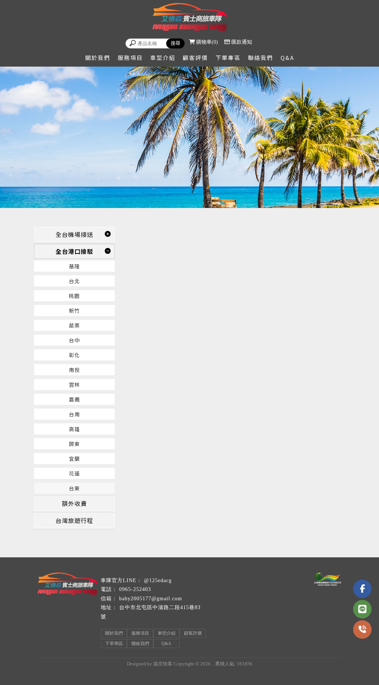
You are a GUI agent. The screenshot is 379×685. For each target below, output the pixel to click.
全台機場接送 (74, 234)
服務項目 (130, 57)
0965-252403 (135, 589)
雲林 (74, 384)
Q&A (287, 57)
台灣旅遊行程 (74, 520)
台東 (74, 488)
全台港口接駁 (74, 251)
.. (213, 663)
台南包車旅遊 (279, 584)
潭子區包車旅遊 (273, 576)
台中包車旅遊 (241, 584)
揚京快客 (162, 663)
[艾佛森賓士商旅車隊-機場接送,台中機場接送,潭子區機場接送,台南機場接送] (189, 18)
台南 (74, 414)
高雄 (74, 429)
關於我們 (97, 57)
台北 (74, 281)
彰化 (74, 355)
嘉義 (74, 399)
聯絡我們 (260, 57)
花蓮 (74, 473)
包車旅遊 (239, 576)
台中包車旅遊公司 (261, 600)
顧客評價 (195, 57)
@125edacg (158, 580)
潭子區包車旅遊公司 (279, 592)
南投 (74, 369)
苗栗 (74, 325)
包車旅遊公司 (233, 592)
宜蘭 (74, 458)
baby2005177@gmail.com (150, 598)
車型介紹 (162, 57)
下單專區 (228, 57)
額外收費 (74, 503)
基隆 (74, 266)
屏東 (74, 443)
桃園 (74, 295)
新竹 (74, 310)
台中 (74, 340)
